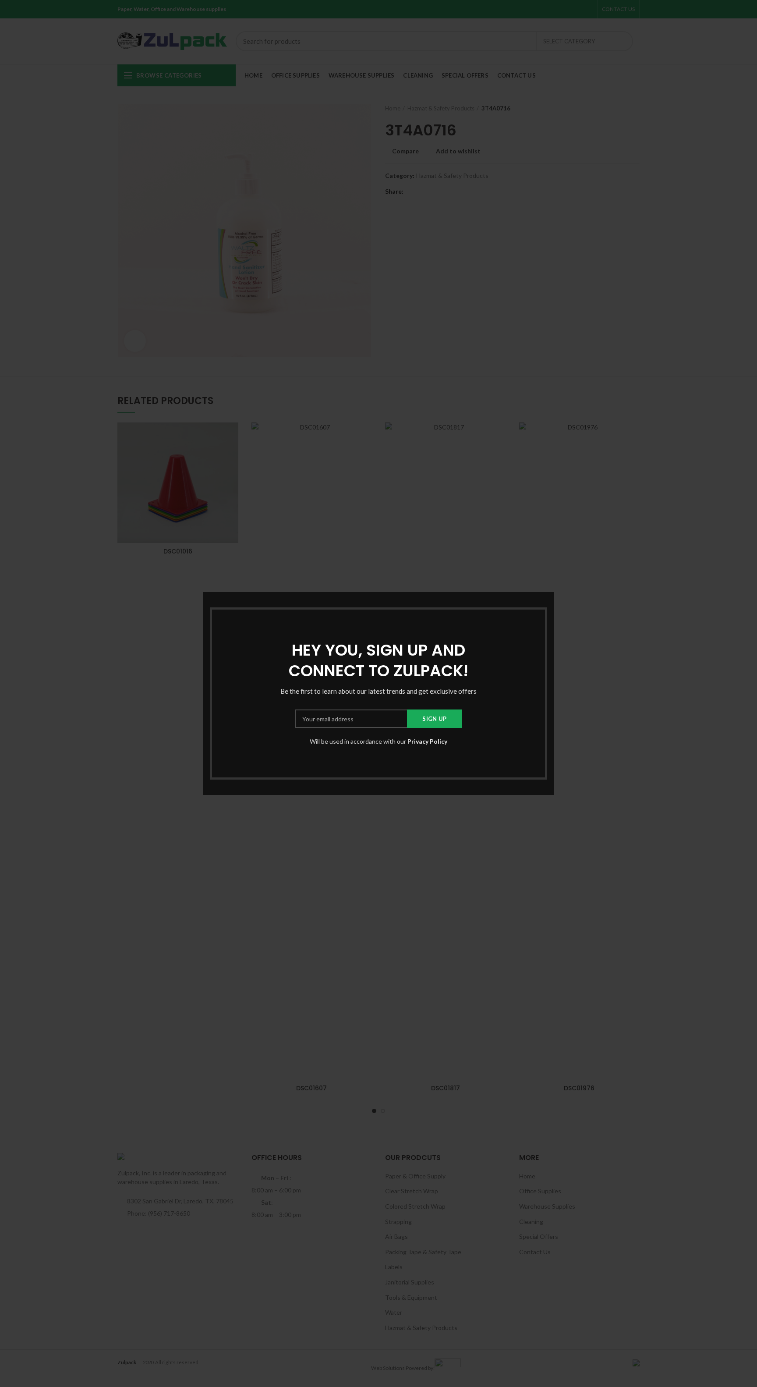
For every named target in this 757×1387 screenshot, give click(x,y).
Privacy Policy (427, 741)
